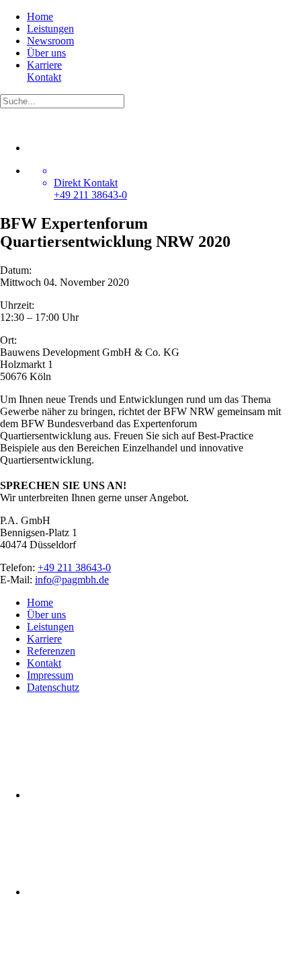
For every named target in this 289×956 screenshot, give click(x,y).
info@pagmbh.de (72, 579)
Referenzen (51, 651)
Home (40, 16)
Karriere (44, 65)
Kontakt (44, 77)
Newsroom (50, 40)
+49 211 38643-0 (74, 567)
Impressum (50, 675)
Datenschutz (53, 687)
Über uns (46, 53)
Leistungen (50, 28)
